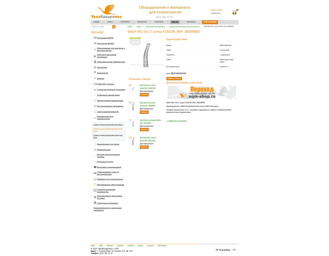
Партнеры (130, 245)
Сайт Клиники (162, 245)
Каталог (175, 22)
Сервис (93, 245)
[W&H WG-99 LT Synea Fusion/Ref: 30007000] (133, 88)
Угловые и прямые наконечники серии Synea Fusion (184, 26)
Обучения (110, 245)
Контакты (150, 245)
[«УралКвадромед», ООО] (164, 12)
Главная (129, 26)
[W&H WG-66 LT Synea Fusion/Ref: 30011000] (133, 141)
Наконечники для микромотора (155, 26)
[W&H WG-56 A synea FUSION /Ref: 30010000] (133, 123)
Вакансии (120, 245)
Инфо (101, 245)
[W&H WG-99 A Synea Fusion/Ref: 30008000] (133, 106)
